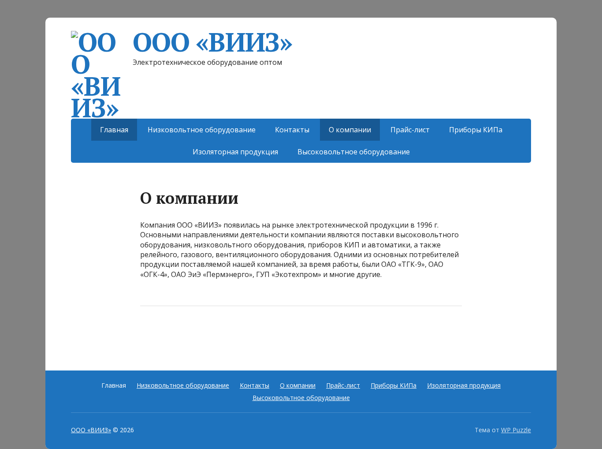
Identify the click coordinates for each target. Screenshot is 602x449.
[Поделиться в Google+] (215, 335)
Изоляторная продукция (235, 152)
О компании (350, 130)
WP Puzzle (516, 430)
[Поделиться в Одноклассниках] (193, 335)
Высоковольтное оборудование (353, 152)
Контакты (292, 130)
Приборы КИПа (475, 130)
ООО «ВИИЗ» (212, 42)
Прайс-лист (410, 130)
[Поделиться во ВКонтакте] (171, 335)
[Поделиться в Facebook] (149, 335)
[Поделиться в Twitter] (237, 335)
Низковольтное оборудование (202, 130)
